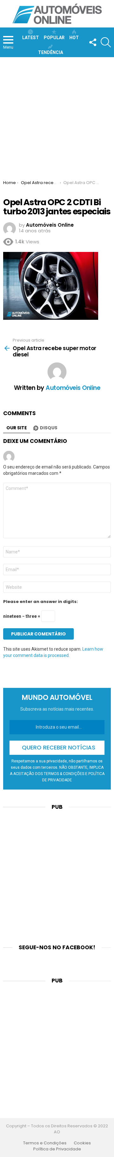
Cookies (82, 1143)
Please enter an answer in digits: (40, 601)
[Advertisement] (57, 117)
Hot (74, 37)
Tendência (50, 52)
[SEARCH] (106, 42)
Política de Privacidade (57, 1149)
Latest (30, 37)
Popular (54, 37)
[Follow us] (92, 42)
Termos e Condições (44, 1143)
